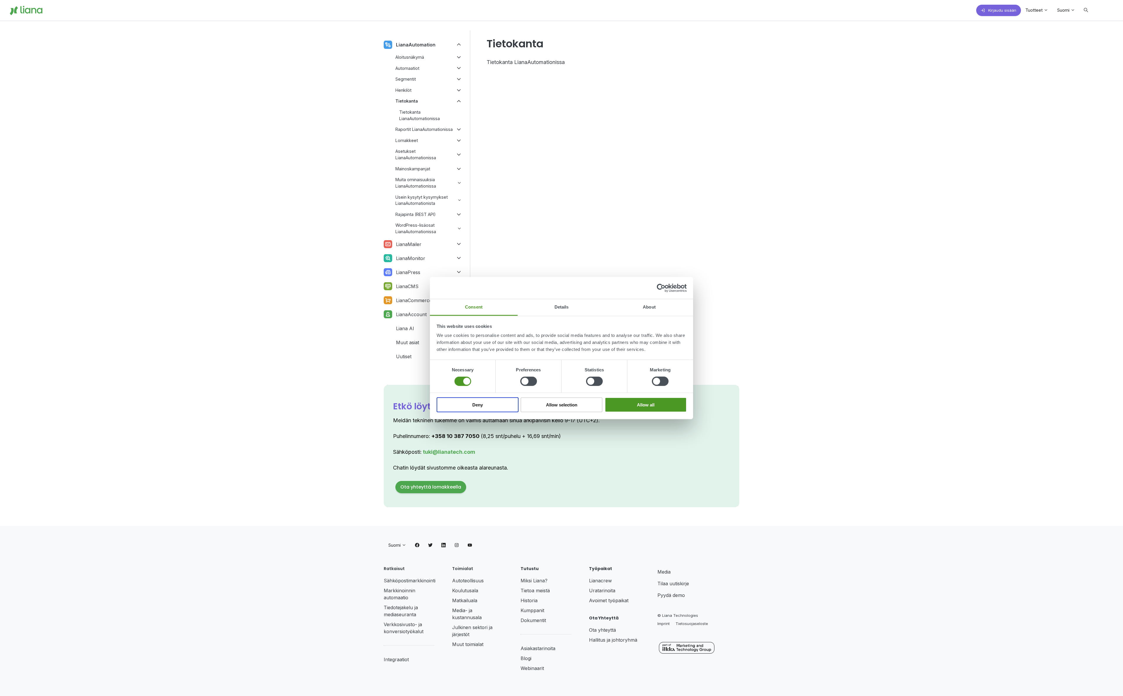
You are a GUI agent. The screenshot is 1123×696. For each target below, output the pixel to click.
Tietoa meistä (535, 590)
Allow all (645, 404)
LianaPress (408, 272)
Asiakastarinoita (538, 648)
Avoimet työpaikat (608, 600)
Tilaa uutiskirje (673, 583)
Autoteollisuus (468, 581)
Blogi (526, 658)
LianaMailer (408, 244)
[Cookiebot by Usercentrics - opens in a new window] (661, 287)
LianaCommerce (414, 300)
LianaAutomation (415, 45)
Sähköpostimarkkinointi (409, 581)
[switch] (528, 381)
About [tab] (649, 306)
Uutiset (403, 356)
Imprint (663, 623)
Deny (477, 404)
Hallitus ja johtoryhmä (613, 640)
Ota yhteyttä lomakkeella (430, 487)
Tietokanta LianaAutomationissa (526, 62)
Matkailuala (464, 600)
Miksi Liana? (534, 581)
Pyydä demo (671, 595)
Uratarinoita (602, 590)
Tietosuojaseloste (692, 623)
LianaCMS (407, 286)
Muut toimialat (467, 644)
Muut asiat (407, 342)
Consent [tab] (474, 306)
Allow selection (561, 404)
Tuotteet (1034, 10)
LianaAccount (411, 314)
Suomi (1064, 10)
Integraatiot (396, 659)
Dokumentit (533, 620)
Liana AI (405, 328)
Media (664, 572)
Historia (529, 600)
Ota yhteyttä (602, 630)
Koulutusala (465, 590)
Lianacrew (600, 581)
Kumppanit (532, 610)
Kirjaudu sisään (1001, 10)
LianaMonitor (410, 258)
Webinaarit (532, 668)
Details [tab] (561, 306)
